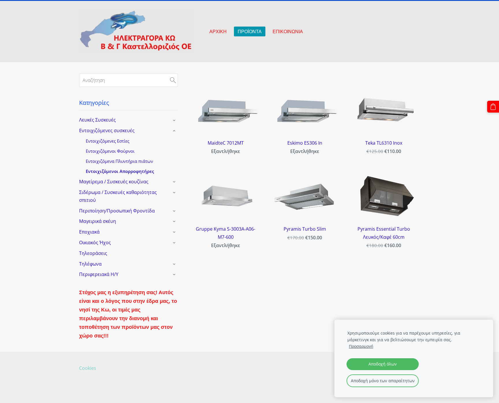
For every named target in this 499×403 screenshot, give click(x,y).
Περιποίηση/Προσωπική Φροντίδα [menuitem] (117, 211)
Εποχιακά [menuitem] (89, 232)
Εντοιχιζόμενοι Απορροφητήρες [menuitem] (120, 171)
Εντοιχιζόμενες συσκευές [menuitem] (107, 130)
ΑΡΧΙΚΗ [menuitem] (218, 31)
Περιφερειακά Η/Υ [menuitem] (98, 274)
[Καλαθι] (493, 107)
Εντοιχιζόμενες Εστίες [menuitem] (107, 141)
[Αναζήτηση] (173, 80)
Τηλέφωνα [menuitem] (90, 264)
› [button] (175, 120)
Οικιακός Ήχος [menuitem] (95, 242)
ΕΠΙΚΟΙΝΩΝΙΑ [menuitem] (288, 31)
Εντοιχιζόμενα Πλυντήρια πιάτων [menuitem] (119, 161)
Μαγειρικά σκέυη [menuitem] (97, 221)
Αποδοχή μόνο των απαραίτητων (383, 380)
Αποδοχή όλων (382, 364)
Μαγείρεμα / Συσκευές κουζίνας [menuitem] (113, 181)
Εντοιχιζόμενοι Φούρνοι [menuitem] (110, 151)
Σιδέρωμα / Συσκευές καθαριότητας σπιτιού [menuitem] (118, 196)
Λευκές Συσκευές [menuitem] (97, 120)
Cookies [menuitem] (87, 368)
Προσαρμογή (361, 346)
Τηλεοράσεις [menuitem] (93, 253)
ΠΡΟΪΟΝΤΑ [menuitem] (250, 31)
